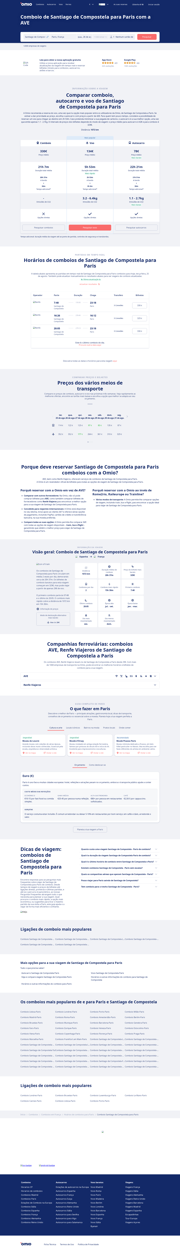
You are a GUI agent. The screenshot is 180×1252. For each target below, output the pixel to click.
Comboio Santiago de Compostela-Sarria (109, 1044)
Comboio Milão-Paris (134, 1011)
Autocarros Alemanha (66, 1202)
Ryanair (94, 1226)
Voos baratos (97, 1182)
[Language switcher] (104, 4)
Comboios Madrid (29, 1195)
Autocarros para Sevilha (67, 1214)
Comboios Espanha (30, 1210)
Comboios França (29, 1214)
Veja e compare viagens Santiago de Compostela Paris (46, 977)
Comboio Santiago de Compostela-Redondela (146, 1039)
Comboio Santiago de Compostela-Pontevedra (146, 939)
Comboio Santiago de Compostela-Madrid (39, 939)
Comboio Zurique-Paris (66, 1028)
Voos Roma (96, 1191)
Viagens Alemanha (134, 1195)
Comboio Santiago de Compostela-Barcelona (76, 1061)
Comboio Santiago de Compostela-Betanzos (145, 1050)
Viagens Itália (131, 1191)
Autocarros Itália (64, 1210)
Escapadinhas (132, 1214)
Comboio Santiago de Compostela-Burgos (39, 944)
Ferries (68, 4)
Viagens (129, 1182)
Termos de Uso (67, 1244)
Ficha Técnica (50, 1244)
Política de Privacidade (88, 1244)
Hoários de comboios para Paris (79, 1114)
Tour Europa (131, 1218)
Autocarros (51, 4)
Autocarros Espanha (65, 1191)
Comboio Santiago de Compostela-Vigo (73, 939)
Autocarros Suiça (64, 1198)
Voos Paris (96, 1195)
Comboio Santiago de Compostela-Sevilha (39, 1066)
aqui (115, 361)
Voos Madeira (97, 1198)
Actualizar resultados (88, 284)
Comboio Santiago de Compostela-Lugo (73, 1044)
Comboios (40, 4)
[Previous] (53, 416)
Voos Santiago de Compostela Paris (107, 973)
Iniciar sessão (154, 5)
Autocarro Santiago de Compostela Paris (40, 973)
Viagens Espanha (133, 1210)
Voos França (96, 1218)
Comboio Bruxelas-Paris (31, 1022)
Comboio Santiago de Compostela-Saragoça (145, 1066)
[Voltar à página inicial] (28, 4)
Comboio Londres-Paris (66, 1011)
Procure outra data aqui (90, 345)
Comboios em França (51, 1114)
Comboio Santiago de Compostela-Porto (74, 944)
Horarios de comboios (31, 1191)
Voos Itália (96, 1222)
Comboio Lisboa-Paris (30, 1011)
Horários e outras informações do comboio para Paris (46, 983)
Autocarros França (65, 1195)
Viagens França (132, 1187)
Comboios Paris (28, 1198)
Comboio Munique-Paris (66, 1022)
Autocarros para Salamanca (69, 1222)
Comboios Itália (28, 1206)
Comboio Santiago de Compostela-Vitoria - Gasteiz (43, 1044)
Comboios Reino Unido (32, 1222)
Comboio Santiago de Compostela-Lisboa (109, 939)
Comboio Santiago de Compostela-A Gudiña (110, 1055)
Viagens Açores (132, 1222)
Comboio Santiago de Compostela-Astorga (75, 1050)
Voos (61, 4)
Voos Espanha (97, 1214)
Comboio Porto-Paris (99, 1011)
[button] (84, 37)
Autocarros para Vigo (66, 1218)
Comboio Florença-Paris (101, 1033)
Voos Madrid (97, 1187)
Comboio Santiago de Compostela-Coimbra (75, 1066)
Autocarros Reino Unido (67, 1206)
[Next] (127, 416)
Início (22, 1114)
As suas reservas (120, 4)
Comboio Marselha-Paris (31, 1039)
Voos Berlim (96, 1202)
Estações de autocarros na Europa (72, 1187)
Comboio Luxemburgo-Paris (103, 1095)
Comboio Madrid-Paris (30, 1017)
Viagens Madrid (132, 1206)
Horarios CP (27, 1187)
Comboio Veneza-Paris (100, 1028)
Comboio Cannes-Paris (31, 1101)
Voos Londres (97, 1206)
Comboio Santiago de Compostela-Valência (145, 1061)
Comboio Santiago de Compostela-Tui (37, 1050)
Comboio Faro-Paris (29, 1028)
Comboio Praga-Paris (134, 1033)
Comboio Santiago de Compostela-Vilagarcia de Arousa (46, 1055)
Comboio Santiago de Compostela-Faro (108, 1061)
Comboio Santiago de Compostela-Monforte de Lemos (80, 1055)
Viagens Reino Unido (135, 1198)
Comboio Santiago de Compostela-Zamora (144, 1044)
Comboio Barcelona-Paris (102, 1022)
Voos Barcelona (98, 1210)
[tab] (56, 728)
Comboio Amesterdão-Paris (103, 1017)
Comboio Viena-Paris (30, 1033)
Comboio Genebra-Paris (136, 1022)
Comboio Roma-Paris (65, 1017)
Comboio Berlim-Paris (135, 1017)
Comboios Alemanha (31, 1218)
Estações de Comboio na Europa (36, 1202)
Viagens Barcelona (134, 1202)
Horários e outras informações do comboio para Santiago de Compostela (119, 978)
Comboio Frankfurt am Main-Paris (71, 1039)
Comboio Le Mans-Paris (136, 1095)
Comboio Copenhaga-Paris (67, 1033)
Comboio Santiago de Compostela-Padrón (109, 1050)
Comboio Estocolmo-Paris (137, 1028)
